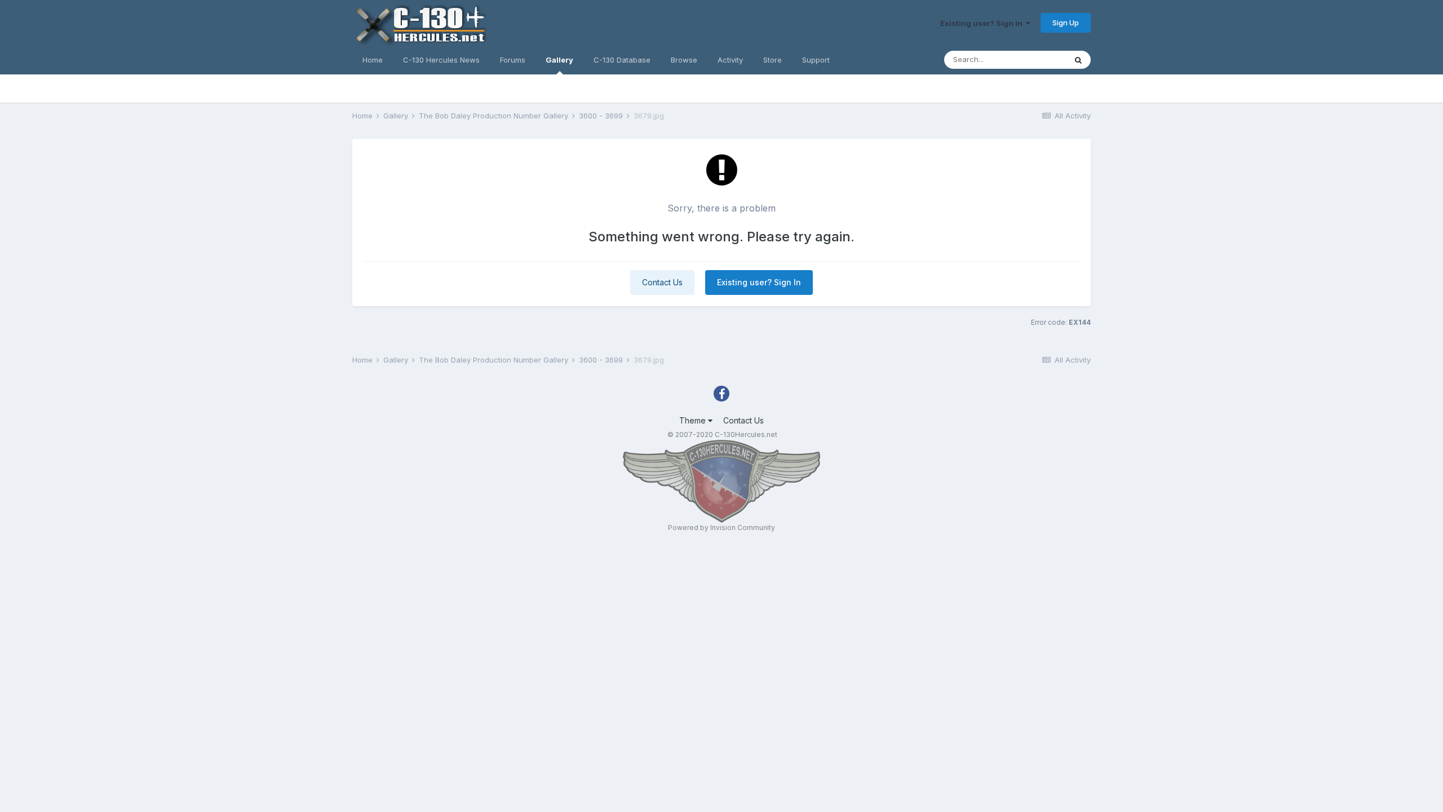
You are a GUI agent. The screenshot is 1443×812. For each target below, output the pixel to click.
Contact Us (662, 282)
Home (372, 59)
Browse (684, 59)
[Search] (1078, 60)
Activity (730, 59)
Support (816, 59)
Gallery (559, 59)
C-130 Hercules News (441, 59)
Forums (512, 59)
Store (772, 59)
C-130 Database (622, 59)
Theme (693, 420)
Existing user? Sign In (983, 23)
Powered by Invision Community (721, 527)
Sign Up (1065, 22)
